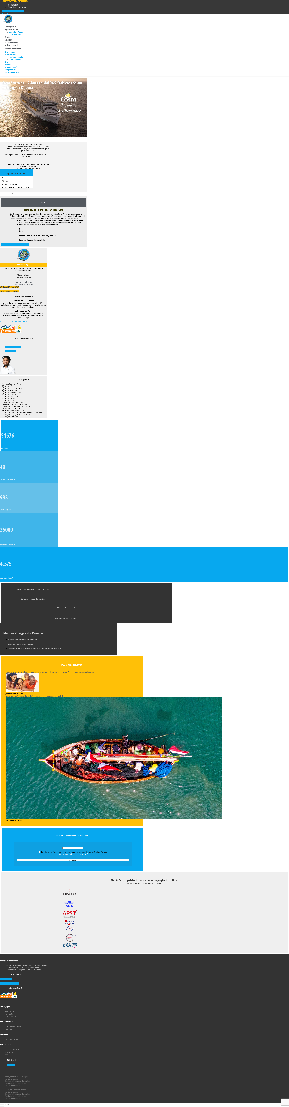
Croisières (8, 39)
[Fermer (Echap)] (8, 1104)
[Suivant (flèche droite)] (3, 1106)
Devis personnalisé (11, 45)
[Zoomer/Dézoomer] (1, 1104)
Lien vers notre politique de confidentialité (73, 854)
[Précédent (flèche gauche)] (1, 1106)
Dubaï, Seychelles (15, 34)
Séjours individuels (11, 29)
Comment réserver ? (12, 42)
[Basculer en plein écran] (3, 1104)
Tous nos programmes (13, 48)
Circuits (7, 37)
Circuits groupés (10, 26)
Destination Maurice (16, 32)
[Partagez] (5, 1104)
